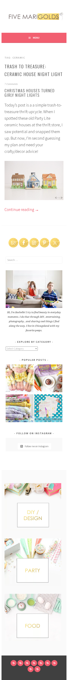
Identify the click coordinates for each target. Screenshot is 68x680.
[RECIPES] (48, 663)
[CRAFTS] (41, 663)
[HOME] (14, 663)
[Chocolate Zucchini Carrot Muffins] (48, 379)
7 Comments (11, 84)
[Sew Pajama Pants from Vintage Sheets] (20, 379)
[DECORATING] (34, 663)
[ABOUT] (27, 663)
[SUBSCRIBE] (54, 663)
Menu (36, 37)
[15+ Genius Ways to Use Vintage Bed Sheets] (20, 408)
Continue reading (22, 209)
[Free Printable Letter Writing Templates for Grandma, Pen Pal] (48, 408)
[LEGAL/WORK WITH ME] (31, 669)
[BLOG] (20, 663)
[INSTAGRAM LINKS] (37, 669)
